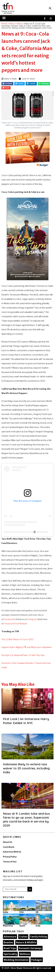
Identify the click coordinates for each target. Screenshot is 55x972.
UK (37, 912)
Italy (38, 925)
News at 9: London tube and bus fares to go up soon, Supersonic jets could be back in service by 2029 (26, 819)
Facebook (8, 619)
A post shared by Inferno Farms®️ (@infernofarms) (28, 532)
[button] (50, 8)
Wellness (25, 954)
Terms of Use (10, 862)
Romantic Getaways (30, 948)
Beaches (8, 942)
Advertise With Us (12, 852)
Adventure (10, 936)
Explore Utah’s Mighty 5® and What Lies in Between (26, 647)
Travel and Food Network (15, 623)
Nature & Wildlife (26, 942)
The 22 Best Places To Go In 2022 (17, 639)
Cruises (23, 936)
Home (4, 23)
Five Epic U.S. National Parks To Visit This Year (23, 655)
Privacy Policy (10, 857)
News (12, 23)
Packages (36, 959)
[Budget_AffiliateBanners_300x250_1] (27, 150)
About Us (7, 842)
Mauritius (8, 925)
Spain (22, 925)
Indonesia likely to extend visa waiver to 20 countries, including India (26, 768)
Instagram (32, 619)
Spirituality (10, 954)
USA (21, 912)
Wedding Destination (16, 959)
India (5, 912)
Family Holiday (38, 936)
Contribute (8, 847)
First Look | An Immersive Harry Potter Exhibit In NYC (26, 721)
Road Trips (10, 948)
